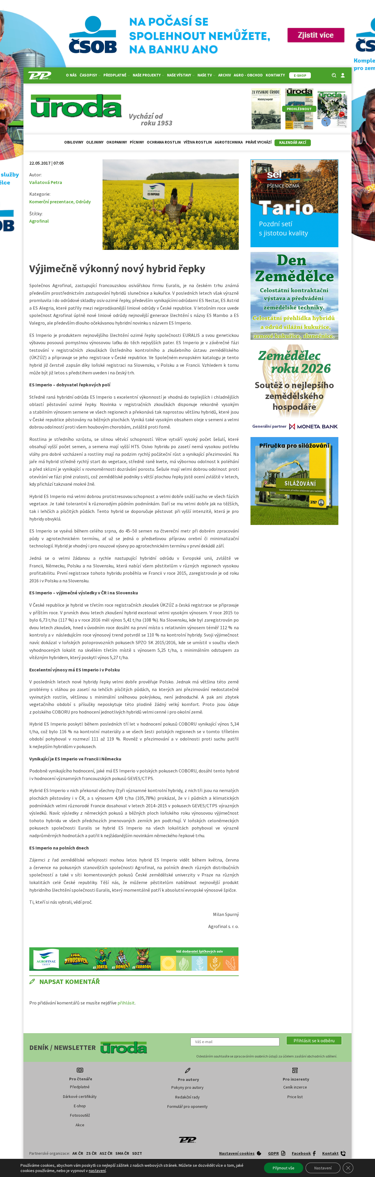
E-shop (80, 1105)
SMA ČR (122, 1153)
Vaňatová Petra (45, 182)
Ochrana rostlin (164, 142)
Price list (295, 1096)
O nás (71, 75)
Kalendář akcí (292, 142)
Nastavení (323, 1168)
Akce (80, 1124)
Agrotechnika (229, 142)
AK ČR (77, 1153)
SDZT (137, 1153)
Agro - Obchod (248, 75)
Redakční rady (187, 1097)
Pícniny (137, 142)
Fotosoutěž (80, 1115)
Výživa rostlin (198, 142)
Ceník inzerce (295, 1087)
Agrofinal (39, 221)
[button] (314, 1040)
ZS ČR (91, 1153)
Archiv (224, 75)
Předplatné (80, 1086)
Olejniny (94, 142)
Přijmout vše (283, 1168)
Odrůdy (83, 201)
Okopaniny (116, 142)
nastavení (97, 1170)
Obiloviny (73, 142)
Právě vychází (259, 142)
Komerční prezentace (51, 201)
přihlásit (126, 1003)
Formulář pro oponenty (187, 1106)
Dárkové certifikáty (80, 1096)
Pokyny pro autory (187, 1087)
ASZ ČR (106, 1153)
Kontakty (275, 75)
